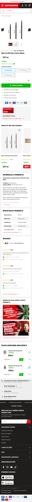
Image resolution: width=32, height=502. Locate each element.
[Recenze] (23, 243)
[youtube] (11, 467)
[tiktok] (15, 467)
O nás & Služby (6, 447)
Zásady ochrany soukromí (20, 490)
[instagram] (7, 467)
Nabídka (3, 443)
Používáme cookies (6, 492)
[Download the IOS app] (7, 477)
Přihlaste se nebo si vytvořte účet (12, 118)
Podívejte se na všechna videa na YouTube (14, 338)
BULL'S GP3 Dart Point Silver (9, 156)
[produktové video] (16, 312)
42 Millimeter (8, 75)
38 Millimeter (23, 70)
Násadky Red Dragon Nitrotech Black (15, 351)
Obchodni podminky (6, 490)
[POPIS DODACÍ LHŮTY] (14, 63)
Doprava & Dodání (6, 433)
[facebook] (3, 467)
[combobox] (17, 11)
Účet (3, 452)
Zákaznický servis (8, 427)
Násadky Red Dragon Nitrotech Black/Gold (15, 366)
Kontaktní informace (7, 430)
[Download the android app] (7, 483)
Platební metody (5, 439)
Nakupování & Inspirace (10, 457)
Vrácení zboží (5, 436)
